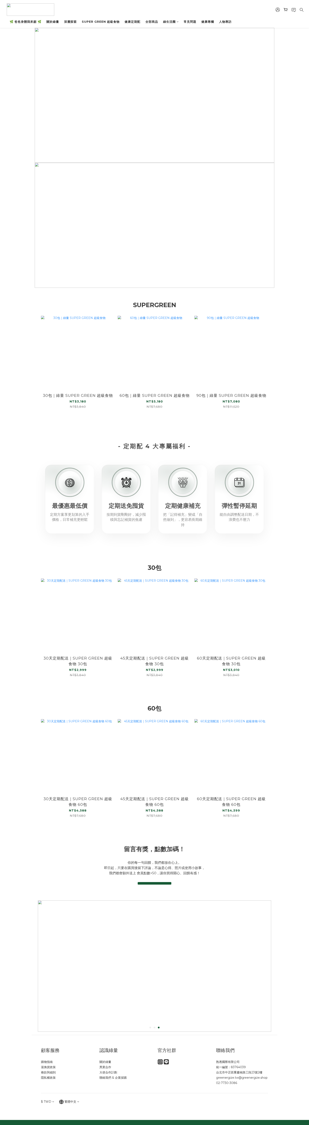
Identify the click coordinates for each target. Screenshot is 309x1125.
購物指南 (47, 1062)
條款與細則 (48, 1072)
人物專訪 (225, 22)
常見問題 (190, 22)
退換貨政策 (48, 1067)
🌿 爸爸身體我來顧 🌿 (25, 22)
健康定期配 (132, 22)
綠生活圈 (169, 22)
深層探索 (70, 22)
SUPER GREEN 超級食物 (101, 22)
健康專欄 (207, 22)
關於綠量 (52, 22)
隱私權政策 (48, 1078)
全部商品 (151, 22)
